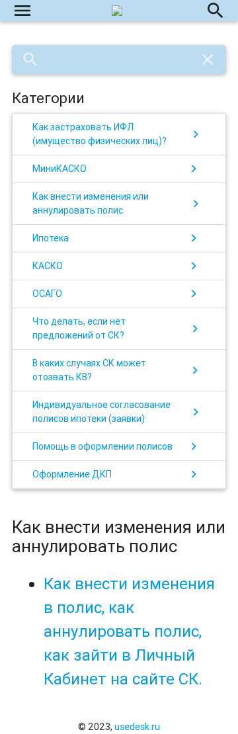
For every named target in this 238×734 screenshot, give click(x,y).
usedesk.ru (137, 727)
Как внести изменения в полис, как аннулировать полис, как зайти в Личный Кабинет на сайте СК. (129, 631)
